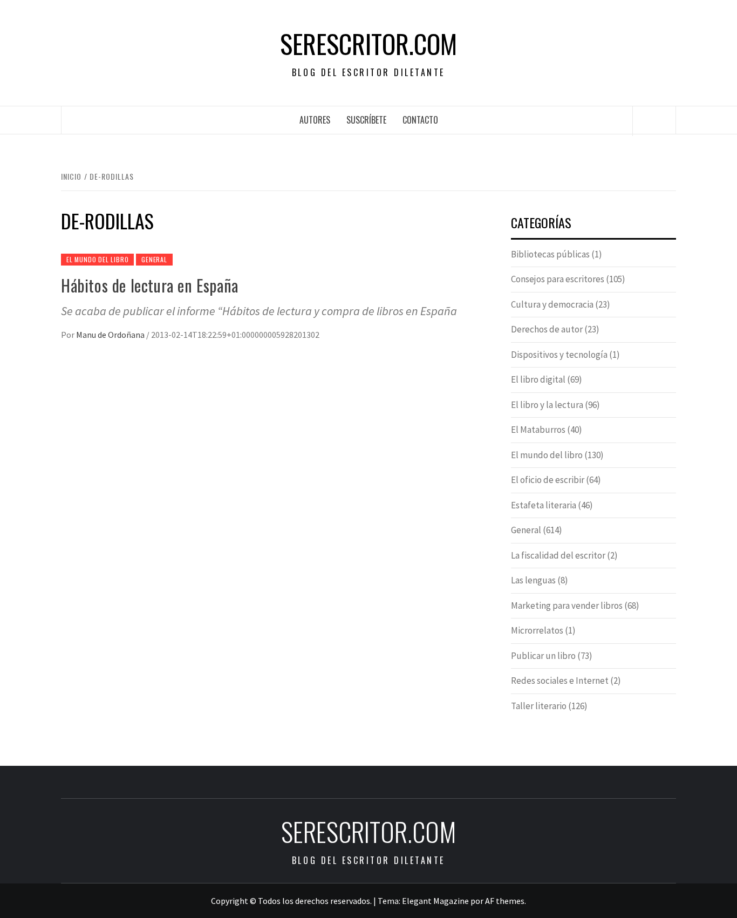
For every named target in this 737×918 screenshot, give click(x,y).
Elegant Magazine (435, 900)
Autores (314, 119)
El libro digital (538, 379)
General (154, 259)
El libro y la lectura (547, 405)
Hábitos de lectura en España (149, 285)
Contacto (420, 119)
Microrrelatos (537, 630)
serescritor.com (368, 43)
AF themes (504, 900)
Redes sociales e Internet (560, 680)
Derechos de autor (547, 329)
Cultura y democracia (552, 304)
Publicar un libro (543, 656)
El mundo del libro (97, 259)
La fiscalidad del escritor (558, 555)
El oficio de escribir (547, 480)
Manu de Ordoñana (111, 334)
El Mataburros (538, 430)
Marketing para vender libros (567, 605)
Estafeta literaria (543, 505)
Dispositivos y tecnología (559, 355)
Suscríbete (366, 119)
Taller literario (539, 706)
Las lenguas (533, 580)
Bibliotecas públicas (550, 254)
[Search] (654, 120)
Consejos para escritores (557, 279)
